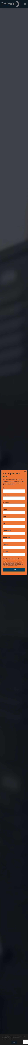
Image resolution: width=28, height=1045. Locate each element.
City (4, 523)
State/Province (7, 530)
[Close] (25, 471)
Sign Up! (14, 569)
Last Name (6, 502)
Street (4, 516)
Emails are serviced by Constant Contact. (10, 565)
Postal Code (6, 537)
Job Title (5, 551)
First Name (6, 495)
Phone (5, 509)
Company (5, 544)
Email (4, 488)
